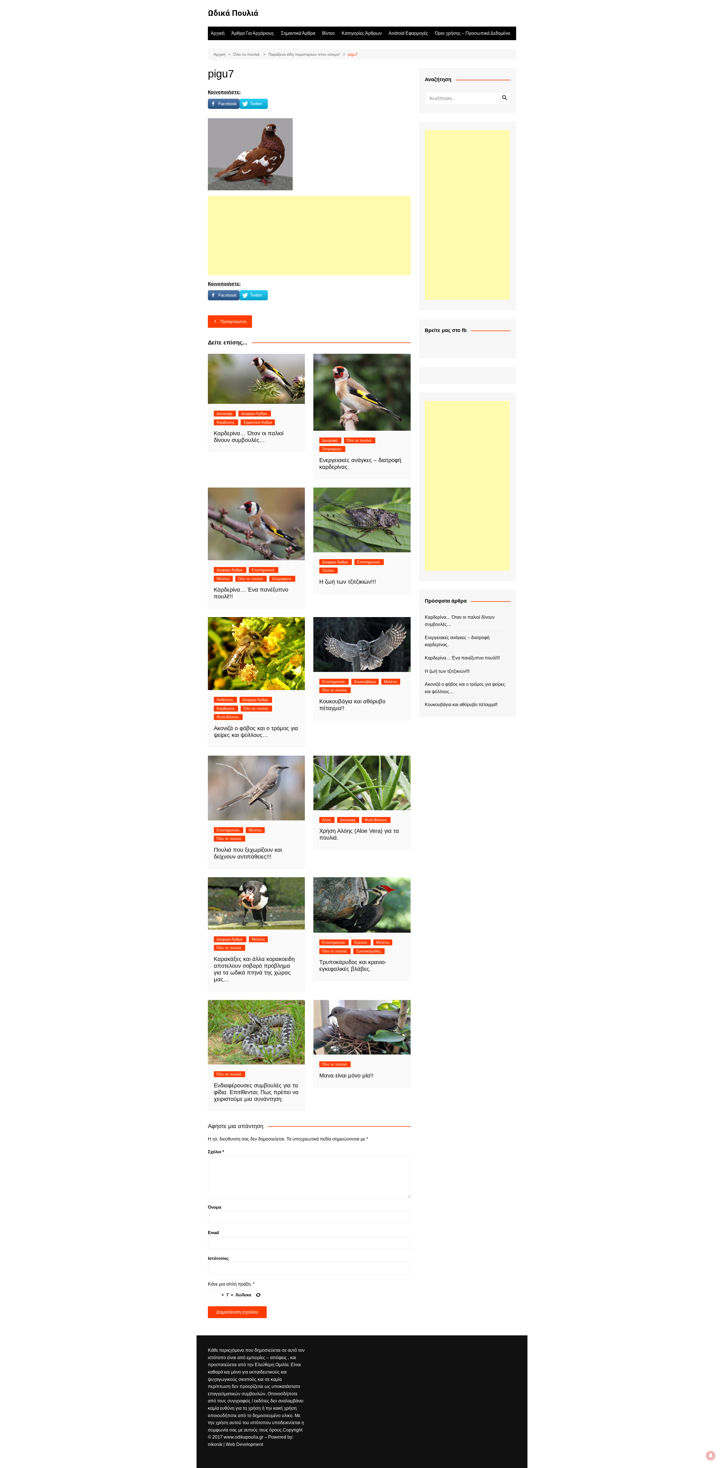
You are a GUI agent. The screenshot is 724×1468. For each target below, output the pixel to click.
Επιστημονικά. (263, 570)
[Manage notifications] (710, 1455)
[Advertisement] (309, 235)
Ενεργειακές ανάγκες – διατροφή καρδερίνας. (457, 641)
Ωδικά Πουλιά (233, 13)
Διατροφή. (225, 413)
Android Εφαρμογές (408, 33)
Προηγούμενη (233, 321)
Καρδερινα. (226, 422)
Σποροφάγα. (332, 449)
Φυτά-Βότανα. (228, 717)
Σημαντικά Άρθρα (298, 33)
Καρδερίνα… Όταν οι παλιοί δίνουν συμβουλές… (460, 621)
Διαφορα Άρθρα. (254, 413)
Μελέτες (223, 579)
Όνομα (214, 1207)
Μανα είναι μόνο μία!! (346, 1075)
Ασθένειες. (225, 700)
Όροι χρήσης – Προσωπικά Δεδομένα (472, 33)
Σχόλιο (216, 1151)
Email (213, 1232)
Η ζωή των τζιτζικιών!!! (347, 582)
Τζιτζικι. (328, 570)
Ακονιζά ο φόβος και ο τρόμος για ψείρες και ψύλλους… (465, 688)
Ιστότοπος (218, 1258)
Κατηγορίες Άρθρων (362, 33)
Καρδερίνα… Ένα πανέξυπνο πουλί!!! (462, 658)
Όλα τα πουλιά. (359, 440)
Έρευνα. (361, 942)
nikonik (215, 1444)
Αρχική (218, 33)
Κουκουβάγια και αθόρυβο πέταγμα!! (461, 704)
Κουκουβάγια (365, 682)
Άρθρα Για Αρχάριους (252, 33)
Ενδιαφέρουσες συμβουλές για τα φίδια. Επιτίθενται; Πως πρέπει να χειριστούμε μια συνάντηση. (256, 1092)
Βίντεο (328, 33)
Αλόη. (327, 820)
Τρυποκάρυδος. (369, 951)
